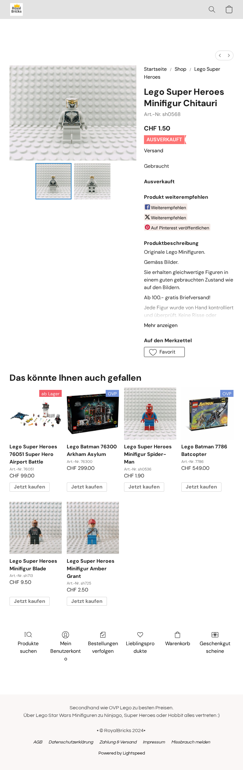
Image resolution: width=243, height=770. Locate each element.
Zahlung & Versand (117, 742)
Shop (180, 69)
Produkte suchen (28, 647)
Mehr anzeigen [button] (161, 325)
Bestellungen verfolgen (103, 647)
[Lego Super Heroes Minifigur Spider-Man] (150, 413)
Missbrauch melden (190, 742)
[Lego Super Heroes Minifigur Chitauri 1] (92, 181)
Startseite (155, 69)
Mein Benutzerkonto (65, 651)
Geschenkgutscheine (215, 647)
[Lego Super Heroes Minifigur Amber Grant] (93, 528)
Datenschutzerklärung (70, 742)
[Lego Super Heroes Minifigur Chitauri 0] (53, 181)
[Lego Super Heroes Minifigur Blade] (35, 528)
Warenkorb (177, 643)
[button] (16, 9)
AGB (37, 742)
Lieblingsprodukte (140, 647)
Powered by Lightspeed (121, 753)
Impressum (154, 742)
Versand (153, 150)
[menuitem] (219, 55)
